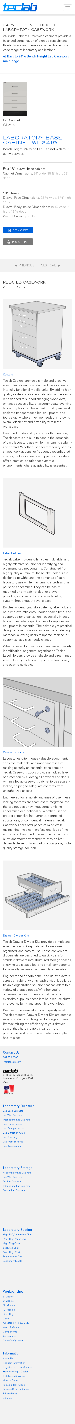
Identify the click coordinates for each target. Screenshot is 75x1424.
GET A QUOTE (20, 230)
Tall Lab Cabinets (12, 1181)
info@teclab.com (12, 1061)
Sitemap (7, 1398)
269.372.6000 (10, 1057)
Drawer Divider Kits (16, 935)
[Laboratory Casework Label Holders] (37, 512)
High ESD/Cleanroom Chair (17, 1234)
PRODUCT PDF (20, 242)
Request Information (14, 1363)
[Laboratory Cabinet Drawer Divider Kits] (37, 895)
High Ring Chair (11, 1243)
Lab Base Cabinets (13, 1110)
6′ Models (8, 1296)
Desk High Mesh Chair (15, 1239)
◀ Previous (25, 265)
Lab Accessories (12, 1146)
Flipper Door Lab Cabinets (17, 1172)
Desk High (8, 1314)
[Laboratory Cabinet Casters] (37, 334)
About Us (8, 1358)
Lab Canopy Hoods (13, 1128)
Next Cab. (50, 265)
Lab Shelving (10, 1137)
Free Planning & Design (16, 1371)
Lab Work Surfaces (13, 1141)
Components (10, 1331)
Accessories (9, 1336)
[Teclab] (10, 1071)
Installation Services (14, 1376)
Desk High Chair (12, 1252)
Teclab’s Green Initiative (16, 1389)
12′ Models (9, 1309)
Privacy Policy (10, 1393)
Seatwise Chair (11, 1247)
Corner (6, 1318)
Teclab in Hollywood (14, 1384)
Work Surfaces (11, 1327)
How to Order (10, 1380)
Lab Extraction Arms (14, 1132)
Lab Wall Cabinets (12, 1115)
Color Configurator (13, 1340)
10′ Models (9, 1305)
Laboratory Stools (12, 1261)
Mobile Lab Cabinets (14, 1190)
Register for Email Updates (17, 1367)
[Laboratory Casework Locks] (37, 712)
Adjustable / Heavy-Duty (16, 1322)
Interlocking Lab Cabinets (16, 1119)
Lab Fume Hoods (12, 1124)
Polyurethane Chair (13, 1256)
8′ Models (8, 1300)
